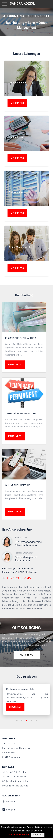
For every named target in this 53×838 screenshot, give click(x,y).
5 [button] (36, 720)
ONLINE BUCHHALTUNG (17, 485)
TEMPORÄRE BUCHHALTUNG (20, 413)
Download (15, 707)
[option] (26, 699)
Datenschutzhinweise (19, 834)
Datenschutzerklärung (19, 103)
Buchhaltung (16, 137)
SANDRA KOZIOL (22, 3)
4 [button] (31, 720)
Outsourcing (16, 192)
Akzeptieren (37, 834)
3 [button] (26, 720)
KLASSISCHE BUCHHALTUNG (20, 338)
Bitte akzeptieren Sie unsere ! (22, 102)
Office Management (19, 247)
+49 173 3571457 (20, 578)
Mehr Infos (17, 158)
